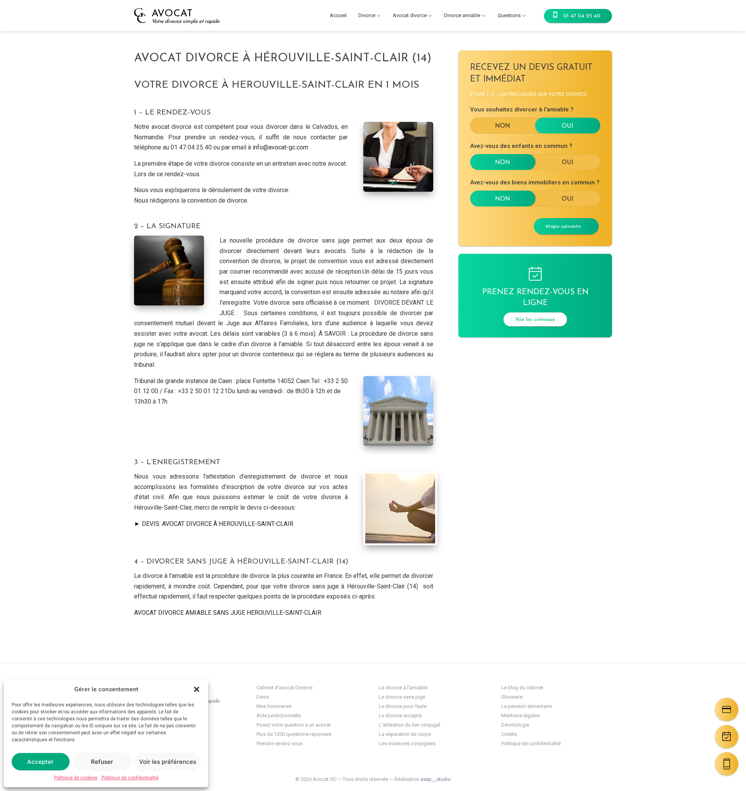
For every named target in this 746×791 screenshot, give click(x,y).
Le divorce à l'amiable (403, 687)
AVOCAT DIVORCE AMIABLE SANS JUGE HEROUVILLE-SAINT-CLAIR (227, 612)
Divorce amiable (462, 15)
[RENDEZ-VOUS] (726, 736)
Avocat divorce (410, 15)
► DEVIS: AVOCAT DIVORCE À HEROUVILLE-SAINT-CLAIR (213, 523)
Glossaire (512, 697)
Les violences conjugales (407, 743)
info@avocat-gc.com (280, 147)
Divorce (366, 15)
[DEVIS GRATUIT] (726, 709)
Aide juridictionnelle (278, 715)
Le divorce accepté (400, 715)
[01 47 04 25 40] (726, 763)
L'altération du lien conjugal (409, 725)
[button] (196, 689)
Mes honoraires (273, 706)
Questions (509, 15)
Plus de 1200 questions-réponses (293, 734)
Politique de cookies (76, 778)
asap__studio (435, 779)
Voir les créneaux (535, 320)
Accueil (338, 15)
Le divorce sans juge (402, 697)
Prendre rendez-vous (279, 743)
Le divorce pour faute (403, 706)
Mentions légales (520, 715)
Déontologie (515, 725)
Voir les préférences (167, 761)
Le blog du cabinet (522, 687)
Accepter (40, 761)
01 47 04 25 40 (581, 16)
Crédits (509, 734)
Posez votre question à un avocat (293, 725)
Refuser (102, 761)
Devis (262, 697)
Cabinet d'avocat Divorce (284, 687)
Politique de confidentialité (130, 778)
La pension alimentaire (526, 706)
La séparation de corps (405, 734)
